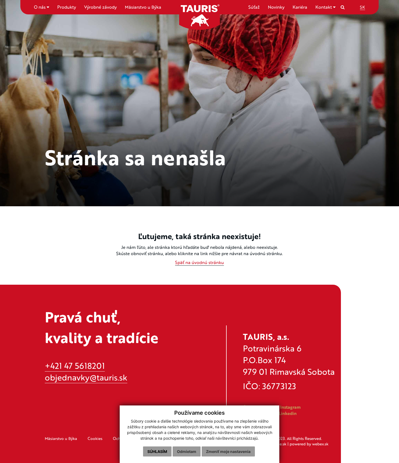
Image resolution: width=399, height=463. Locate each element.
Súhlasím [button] (157, 451)
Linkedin (287, 413)
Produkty (66, 7)
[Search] (343, 7)
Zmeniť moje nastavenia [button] (228, 451)
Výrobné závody (100, 7)
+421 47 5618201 (75, 365)
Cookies (95, 438)
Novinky (276, 7)
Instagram (290, 407)
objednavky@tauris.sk (86, 377)
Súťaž (254, 7)
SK (362, 7)
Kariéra (300, 7)
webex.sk (320, 443)
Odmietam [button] (186, 451)
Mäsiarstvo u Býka (143, 7)
